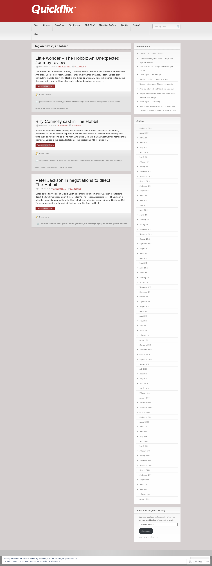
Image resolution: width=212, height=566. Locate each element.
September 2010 (145, 359)
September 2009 (145, 417)
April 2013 (144, 210)
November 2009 (145, 407)
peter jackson (102, 102)
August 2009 (144, 422)
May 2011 (143, 320)
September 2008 (145, 475)
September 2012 (145, 243)
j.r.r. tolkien (67, 102)
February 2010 (145, 393)
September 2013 (145, 186)
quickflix (111, 102)
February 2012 (145, 277)
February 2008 (145, 494)
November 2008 (145, 465)
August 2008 (144, 479)
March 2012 (144, 272)
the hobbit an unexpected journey (55, 108)
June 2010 (143, 373)
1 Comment (76, 125)
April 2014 (144, 152)
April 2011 (144, 325)
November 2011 (145, 292)
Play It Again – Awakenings (150, 101)
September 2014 (145, 128)
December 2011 (145, 287)
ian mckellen (57, 102)
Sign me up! (146, 531)
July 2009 (143, 426)
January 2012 (144, 282)
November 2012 (145, 234)
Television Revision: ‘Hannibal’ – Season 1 (155, 79)
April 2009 (144, 441)
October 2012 (145, 239)
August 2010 (144, 364)
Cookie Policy (54, 561)
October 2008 (145, 470)
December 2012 (145, 229)
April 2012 (144, 267)
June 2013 (143, 200)
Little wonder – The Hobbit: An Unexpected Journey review (77, 60)
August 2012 (144, 248)
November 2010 (145, 349)
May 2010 (143, 378)
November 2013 (145, 176)
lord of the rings (78, 102)
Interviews (59, 25)
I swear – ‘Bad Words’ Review (151, 53)
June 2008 (143, 489)
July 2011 (143, 311)
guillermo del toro (45, 102)
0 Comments (80, 66)
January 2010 (144, 397)
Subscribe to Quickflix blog (150, 510)
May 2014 (143, 147)
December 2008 (145, 460)
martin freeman (90, 102)
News (36, 25)
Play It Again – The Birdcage (150, 74)
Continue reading (45, 86)
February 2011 (145, 335)
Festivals (136, 25)
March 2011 (144, 330)
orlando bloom (40, 167)
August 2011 (144, 306)
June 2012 (143, 258)
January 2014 (144, 166)
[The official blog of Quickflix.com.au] (105, 17)
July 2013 (143, 195)
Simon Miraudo (64, 66)
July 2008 (143, 484)
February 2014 (145, 161)
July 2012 (143, 253)
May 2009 (143, 436)
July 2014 (143, 137)
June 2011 (143, 316)
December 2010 (145, 345)
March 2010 (144, 388)
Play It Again (74, 25)
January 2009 (144, 455)
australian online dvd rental (51, 224)
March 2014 (144, 157)
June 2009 (143, 431)
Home (41, 95)
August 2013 (144, 190)
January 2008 (144, 499)
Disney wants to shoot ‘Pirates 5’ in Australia (156, 84)
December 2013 (145, 171)
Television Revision (107, 25)
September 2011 (145, 301)
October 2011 (145, 296)
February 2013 (145, 219)
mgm (99, 224)
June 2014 (143, 142)
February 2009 (145, 450)
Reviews (46, 25)
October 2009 (145, 412)
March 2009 (144, 446)
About (36, 34)
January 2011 (144, 340)
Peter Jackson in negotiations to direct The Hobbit (73, 182)
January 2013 (144, 224)
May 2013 (143, 205)
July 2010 (143, 369)
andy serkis (43, 160)
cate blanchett (64, 160)
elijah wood (75, 160)
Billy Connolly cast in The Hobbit (67, 121)
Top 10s (124, 25)
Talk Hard (90, 25)
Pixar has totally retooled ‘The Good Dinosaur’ (157, 88)
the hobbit (68, 167)
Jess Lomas (63, 125)
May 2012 (143, 263)
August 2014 (144, 133)
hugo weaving (85, 160)
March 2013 (144, 214)
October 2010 (145, 354)
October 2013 (145, 181)
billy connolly (53, 160)
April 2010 (144, 383)
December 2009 (145, 402)
